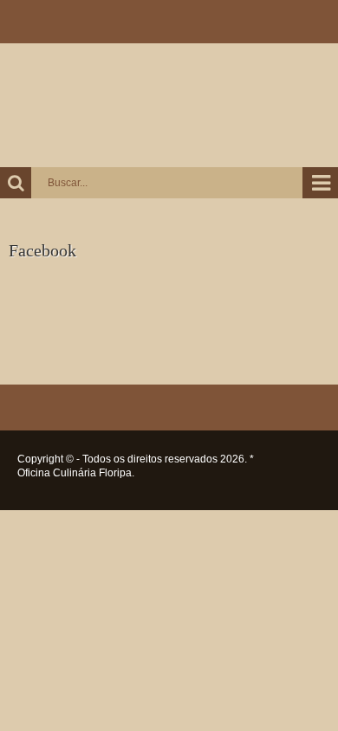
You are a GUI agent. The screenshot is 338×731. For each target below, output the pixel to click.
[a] (15, 182)
